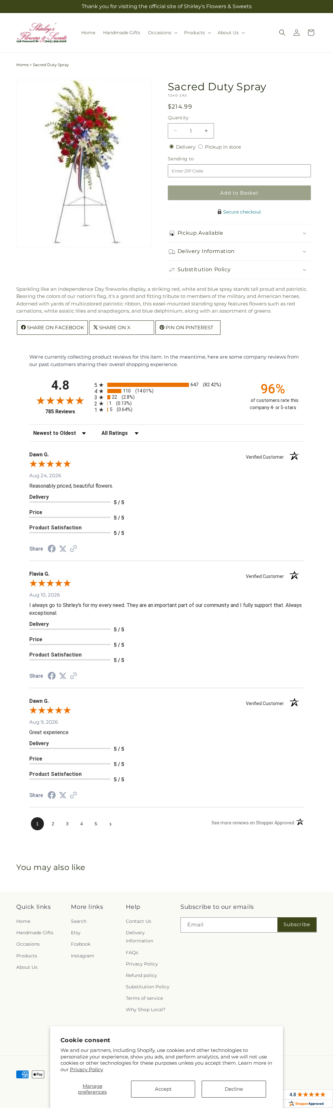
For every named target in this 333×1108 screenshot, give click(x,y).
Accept (163, 1089)
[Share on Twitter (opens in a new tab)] (63, 549)
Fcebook (80, 944)
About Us (26, 967)
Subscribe (297, 924)
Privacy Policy (86, 1069)
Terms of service (144, 998)
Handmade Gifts (34, 933)
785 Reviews (68, 411)
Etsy (76, 933)
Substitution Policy (147, 987)
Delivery (186, 147)
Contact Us (138, 921)
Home (22, 64)
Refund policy (141, 975)
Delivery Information (139, 937)
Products (26, 956)
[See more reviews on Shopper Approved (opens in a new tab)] (73, 549)
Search (79, 921)
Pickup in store (223, 147)
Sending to (191, 158)
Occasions (28, 944)
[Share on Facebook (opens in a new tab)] (52, 549)
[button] (162, 32)
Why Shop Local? (146, 1009)
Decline (234, 1089)
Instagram (82, 956)
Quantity (178, 118)
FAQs (132, 952)
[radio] (166, 385)
